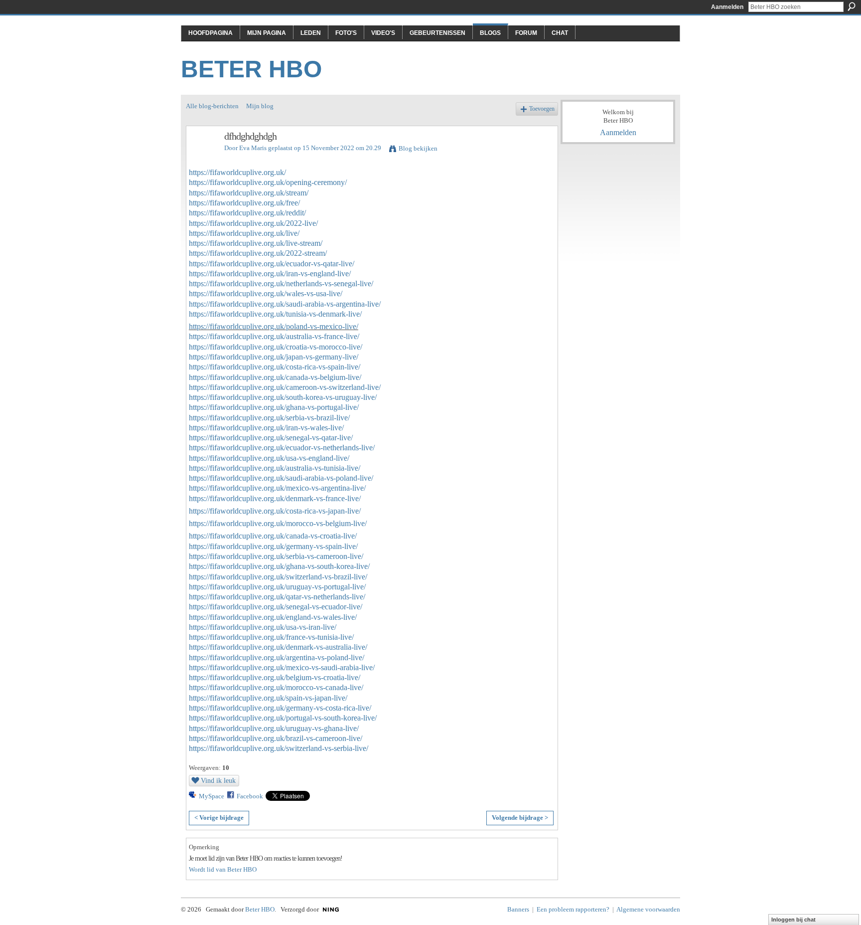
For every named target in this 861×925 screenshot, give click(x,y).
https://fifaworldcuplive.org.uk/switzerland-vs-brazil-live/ (278, 576)
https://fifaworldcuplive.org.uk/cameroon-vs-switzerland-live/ (285, 387)
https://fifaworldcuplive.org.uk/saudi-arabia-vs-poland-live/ (281, 478)
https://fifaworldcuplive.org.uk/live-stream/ (255, 243)
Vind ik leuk (218, 780)
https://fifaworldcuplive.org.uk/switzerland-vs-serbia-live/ (278, 748)
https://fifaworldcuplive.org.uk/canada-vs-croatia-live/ (273, 536)
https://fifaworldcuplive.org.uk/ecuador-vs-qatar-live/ (271, 263)
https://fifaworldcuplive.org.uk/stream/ (248, 192)
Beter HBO (251, 69)
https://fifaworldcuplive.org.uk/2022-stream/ (258, 253)
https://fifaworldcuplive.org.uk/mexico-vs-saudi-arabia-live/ (282, 667)
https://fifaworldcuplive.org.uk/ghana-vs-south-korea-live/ (279, 566)
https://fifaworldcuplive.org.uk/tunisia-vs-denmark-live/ (275, 314)
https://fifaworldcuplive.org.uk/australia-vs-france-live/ (274, 336)
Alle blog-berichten (212, 106)
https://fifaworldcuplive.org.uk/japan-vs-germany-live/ (273, 357)
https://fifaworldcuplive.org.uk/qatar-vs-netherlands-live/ (277, 596)
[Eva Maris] (202, 158)
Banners (518, 909)
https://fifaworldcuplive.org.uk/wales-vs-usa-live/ (265, 293)
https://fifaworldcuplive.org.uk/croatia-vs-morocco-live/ (275, 347)
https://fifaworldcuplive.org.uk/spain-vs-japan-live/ (268, 698)
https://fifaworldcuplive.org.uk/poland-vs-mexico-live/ (273, 326)
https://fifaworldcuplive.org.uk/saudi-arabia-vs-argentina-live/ (285, 304)
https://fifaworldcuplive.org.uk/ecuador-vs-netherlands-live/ (282, 447)
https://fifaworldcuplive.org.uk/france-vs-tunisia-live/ (271, 637)
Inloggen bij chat (793, 920)
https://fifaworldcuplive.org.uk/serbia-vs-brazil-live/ (269, 417)
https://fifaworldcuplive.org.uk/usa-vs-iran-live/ (262, 627)
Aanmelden (727, 6)
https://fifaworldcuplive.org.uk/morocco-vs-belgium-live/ (278, 523)
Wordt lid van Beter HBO (223, 869)
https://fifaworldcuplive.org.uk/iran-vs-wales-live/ (266, 427)
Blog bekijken (418, 148)
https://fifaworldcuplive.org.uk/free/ (244, 202)
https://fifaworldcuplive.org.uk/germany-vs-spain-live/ (273, 546)
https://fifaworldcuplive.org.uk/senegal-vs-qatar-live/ (271, 437)
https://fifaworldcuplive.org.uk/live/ (244, 233)
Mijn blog (260, 106)
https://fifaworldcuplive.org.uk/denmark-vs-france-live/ (275, 498)
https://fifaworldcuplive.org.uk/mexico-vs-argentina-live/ (277, 488)
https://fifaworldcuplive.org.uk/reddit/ (247, 212)
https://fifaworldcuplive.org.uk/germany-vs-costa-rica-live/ (280, 708)
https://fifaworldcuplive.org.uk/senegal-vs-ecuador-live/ (275, 606)
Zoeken (852, 6)
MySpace (211, 796)
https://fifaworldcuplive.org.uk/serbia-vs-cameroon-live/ (276, 556)
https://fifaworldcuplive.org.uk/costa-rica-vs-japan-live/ (275, 511)
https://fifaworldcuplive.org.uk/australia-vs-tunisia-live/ (274, 468)
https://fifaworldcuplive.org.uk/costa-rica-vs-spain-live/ (274, 367)
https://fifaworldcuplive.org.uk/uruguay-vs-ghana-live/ (274, 728)
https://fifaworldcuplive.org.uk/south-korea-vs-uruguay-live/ (283, 397)
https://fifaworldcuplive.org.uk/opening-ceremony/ (268, 182)
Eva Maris (253, 148)
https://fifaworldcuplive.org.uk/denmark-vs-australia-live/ (278, 647)
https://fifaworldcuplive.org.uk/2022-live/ (253, 223)
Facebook (250, 796)
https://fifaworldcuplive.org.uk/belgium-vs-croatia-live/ (274, 677)
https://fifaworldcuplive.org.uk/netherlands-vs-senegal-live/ (281, 283)
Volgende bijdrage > (520, 817)
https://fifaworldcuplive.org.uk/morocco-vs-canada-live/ (276, 687)
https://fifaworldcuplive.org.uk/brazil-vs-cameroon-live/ (275, 738)
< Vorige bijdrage (219, 817)
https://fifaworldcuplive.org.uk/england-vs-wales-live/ (273, 617)
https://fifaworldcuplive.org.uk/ (237, 172)
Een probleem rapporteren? (573, 909)
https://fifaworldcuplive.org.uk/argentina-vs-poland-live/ (276, 657)
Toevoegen (542, 109)
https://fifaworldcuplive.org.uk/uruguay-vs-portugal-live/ (277, 586)
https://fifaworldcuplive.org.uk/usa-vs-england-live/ (269, 458)
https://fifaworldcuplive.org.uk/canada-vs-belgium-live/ (275, 377)
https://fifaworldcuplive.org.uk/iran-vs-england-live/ (270, 273)
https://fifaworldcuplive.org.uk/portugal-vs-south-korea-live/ (283, 718)
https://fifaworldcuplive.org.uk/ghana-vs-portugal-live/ (274, 407)
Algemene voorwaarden (648, 909)
